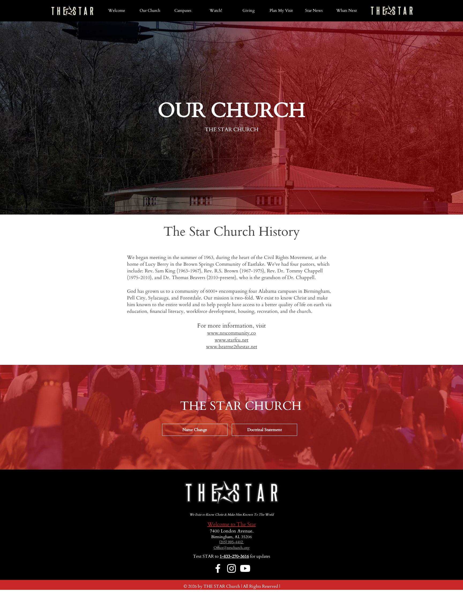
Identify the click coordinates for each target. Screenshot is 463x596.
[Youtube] (245, 568)
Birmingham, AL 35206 (231, 536)
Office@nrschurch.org (231, 547)
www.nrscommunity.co (231, 333)
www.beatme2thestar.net (231, 346)
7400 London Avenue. (231, 531)
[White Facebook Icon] (218, 568)
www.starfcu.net (231, 340)
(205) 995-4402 (231, 542)
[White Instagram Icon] (231, 568)
